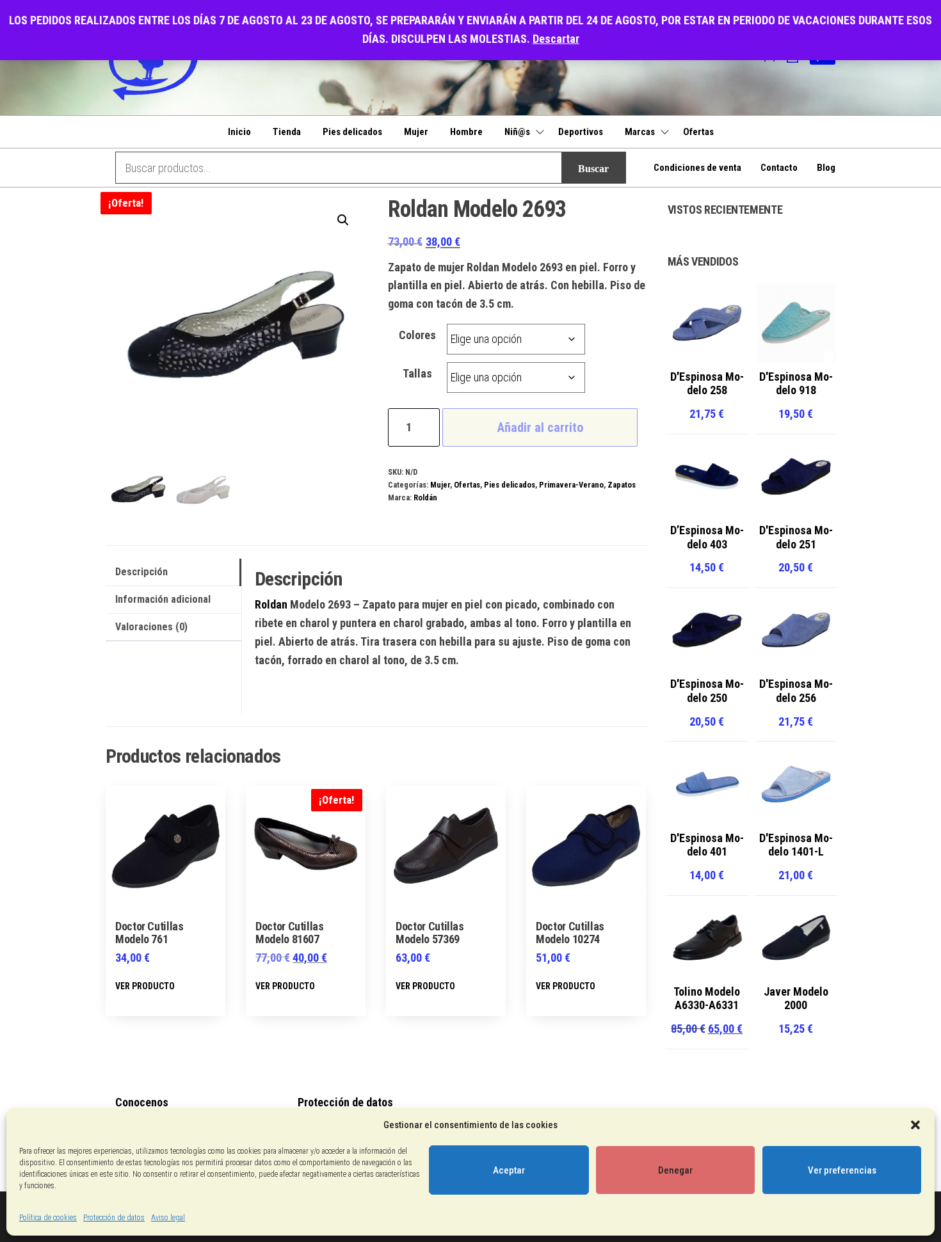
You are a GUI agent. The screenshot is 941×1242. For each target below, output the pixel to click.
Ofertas (698, 132)
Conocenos (141, 1102)
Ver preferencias (842, 1170)
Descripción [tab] (141, 572)
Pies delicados (352, 132)
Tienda (287, 132)
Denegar (675, 1170)
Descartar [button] (556, 38)
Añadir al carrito (540, 427)
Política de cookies (48, 1217)
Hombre (466, 132)
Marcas (640, 132)
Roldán (425, 497)
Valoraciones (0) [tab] (151, 627)
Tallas (417, 373)
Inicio (239, 132)
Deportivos (580, 132)
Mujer (416, 132)
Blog (826, 167)
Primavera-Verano (571, 485)
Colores (417, 335)
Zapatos (621, 485)
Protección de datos (114, 1217)
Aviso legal (168, 1217)
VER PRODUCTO (145, 986)
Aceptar (509, 1170)
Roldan (271, 604)
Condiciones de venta (697, 167)
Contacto (779, 167)
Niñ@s (517, 132)
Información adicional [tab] (163, 599)
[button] (915, 1125)
